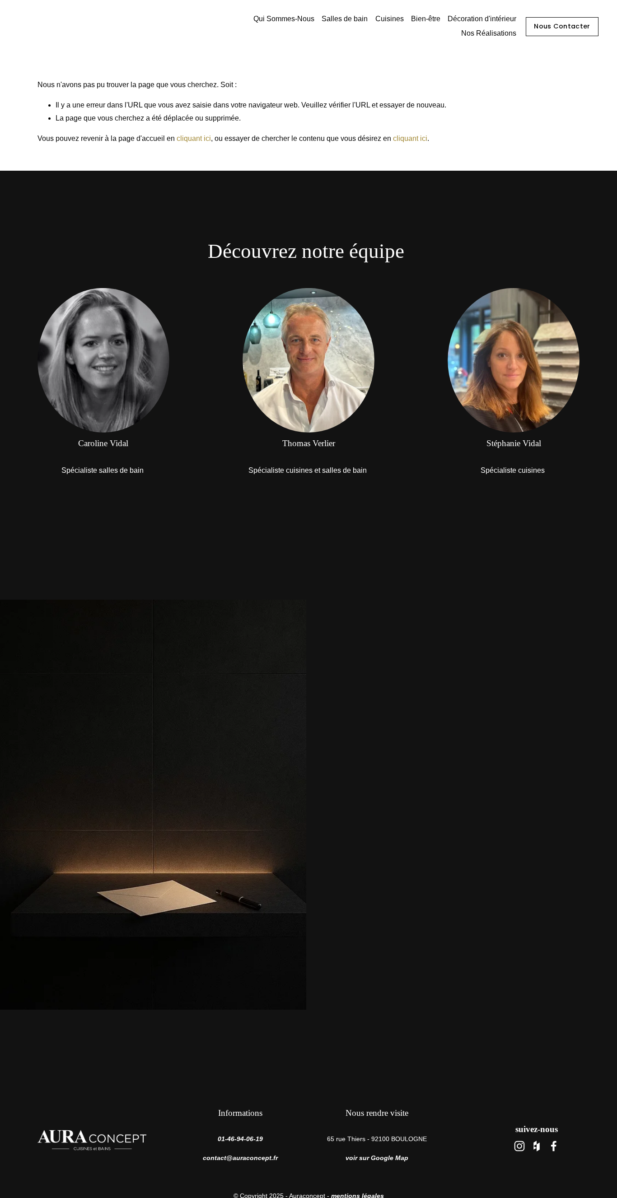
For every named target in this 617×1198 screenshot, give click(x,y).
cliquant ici (194, 138)
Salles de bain (345, 19)
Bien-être (425, 19)
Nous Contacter (562, 26)
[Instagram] (519, 1146)
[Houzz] (536, 1146)
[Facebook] (553, 1146)
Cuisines (389, 19)
